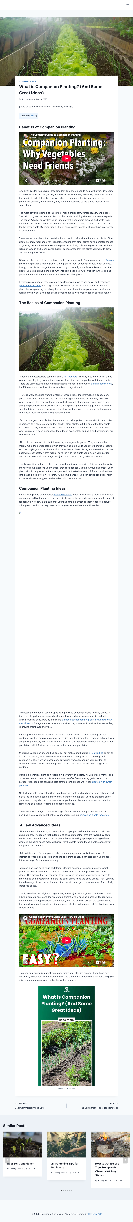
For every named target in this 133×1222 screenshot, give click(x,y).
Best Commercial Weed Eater (30, 1105)
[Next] (125, 1159)
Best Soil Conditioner (20, 1163)
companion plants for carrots (94, 815)
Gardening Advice (27, 82)
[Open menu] (127, 5)
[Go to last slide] (7, 1159)
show (33, 116)
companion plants (63, 494)
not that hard (70, 376)
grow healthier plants (30, 285)
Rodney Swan (27, 99)
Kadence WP (95, 1214)
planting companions (101, 383)
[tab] (61, 1190)
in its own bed (96, 753)
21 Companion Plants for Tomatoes (100, 1105)
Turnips (110, 260)
